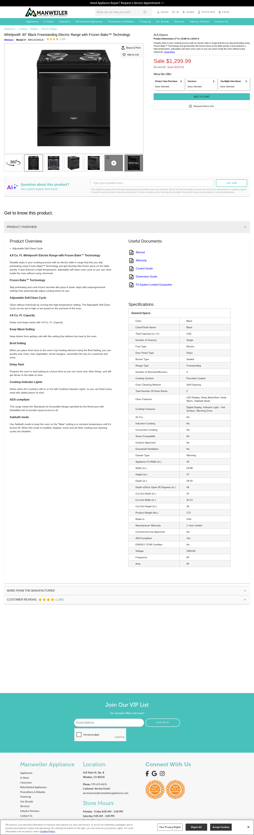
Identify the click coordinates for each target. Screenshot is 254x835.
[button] (158, 12)
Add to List (133, 54)
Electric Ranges (49, 29)
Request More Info (204, 106)
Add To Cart (202, 96)
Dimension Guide (146, 276)
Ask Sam (231, 183)
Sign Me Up (162, 722)
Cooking (23, 29)
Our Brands (162, 21)
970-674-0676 (99, 784)
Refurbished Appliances (89, 21)
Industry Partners (200, 21)
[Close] (248, 827)
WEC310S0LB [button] (35, 39)
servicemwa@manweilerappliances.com (105, 793)
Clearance (64, 21)
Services (179, 21)
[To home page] (55, 12)
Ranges (34, 29)
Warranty (141, 260)
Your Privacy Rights (170, 827)
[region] (127, 827)
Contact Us (221, 21)
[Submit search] (145, 12)
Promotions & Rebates (121, 21)
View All (133, 163)
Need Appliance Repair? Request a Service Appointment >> (127, 3)
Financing (145, 21)
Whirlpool (8, 40)
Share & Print (133, 47)
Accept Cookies (221, 827)
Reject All (196, 827)
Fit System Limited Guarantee (154, 284)
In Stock (49, 21)
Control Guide (144, 268)
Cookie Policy (47, 831)
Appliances (32, 21)
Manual (140, 252)
